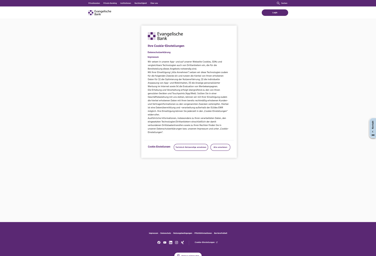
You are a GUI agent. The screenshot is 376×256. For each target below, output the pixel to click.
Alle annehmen (220, 147)
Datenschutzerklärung (159, 52)
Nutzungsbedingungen (182, 233)
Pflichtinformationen (203, 233)
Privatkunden (94, 3)
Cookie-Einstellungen (159, 146)
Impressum (153, 233)
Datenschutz (165, 233)
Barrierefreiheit (220, 233)
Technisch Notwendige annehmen (191, 147)
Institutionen (125, 3)
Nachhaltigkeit (141, 3)
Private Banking (110, 3)
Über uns (154, 3)
